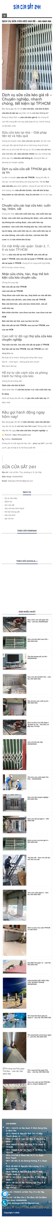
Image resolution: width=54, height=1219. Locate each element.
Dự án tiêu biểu (11, 498)
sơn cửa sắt (9, 505)
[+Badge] (19, 585)
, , (27, 258)
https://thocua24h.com (21, 434)
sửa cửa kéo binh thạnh (14, 508)
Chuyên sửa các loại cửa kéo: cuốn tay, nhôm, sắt (26, 207)
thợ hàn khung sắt (12, 511)
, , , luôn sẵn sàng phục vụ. (26, 348)
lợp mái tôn (9, 518)
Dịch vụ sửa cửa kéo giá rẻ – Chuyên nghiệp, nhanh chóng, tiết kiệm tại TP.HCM (27, 99)
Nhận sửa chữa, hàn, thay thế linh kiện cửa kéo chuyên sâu (25, 275)
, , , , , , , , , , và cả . (27, 226)
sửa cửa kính (10, 515)
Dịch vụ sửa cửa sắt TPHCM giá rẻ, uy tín (26, 170)
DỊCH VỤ (8, 501)
